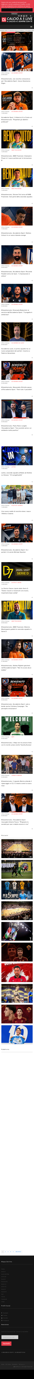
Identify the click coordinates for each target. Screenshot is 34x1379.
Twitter (5, 1315)
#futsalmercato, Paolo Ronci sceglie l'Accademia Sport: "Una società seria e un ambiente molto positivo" (16, 428)
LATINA (14, 467)
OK (17, 10)
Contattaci (15, 1364)
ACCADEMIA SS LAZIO (18, 343)
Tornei (3, 1296)
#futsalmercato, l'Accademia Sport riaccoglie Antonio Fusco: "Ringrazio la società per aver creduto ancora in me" (15, 822)
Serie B (3, 1279)
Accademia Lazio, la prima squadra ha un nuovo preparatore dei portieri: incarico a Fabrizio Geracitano (15, 351)
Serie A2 (3, 1276)
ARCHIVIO (18, 1251)
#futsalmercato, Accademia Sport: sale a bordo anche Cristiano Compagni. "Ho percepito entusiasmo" (15, 706)
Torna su (21, 1364)
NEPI (13, 737)
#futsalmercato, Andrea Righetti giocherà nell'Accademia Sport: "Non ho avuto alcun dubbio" (16, 667)
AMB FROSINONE (16, 150)
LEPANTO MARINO (17, 775)
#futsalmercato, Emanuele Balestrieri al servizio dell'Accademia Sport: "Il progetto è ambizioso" (16, 312)
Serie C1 (3, 1284)
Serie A (3, 1271)
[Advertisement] (17, 1130)
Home (3, 1269)
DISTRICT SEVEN (16, 582)
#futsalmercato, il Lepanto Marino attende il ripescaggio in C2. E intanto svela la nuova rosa (16, 783)
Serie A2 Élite (5, 1274)
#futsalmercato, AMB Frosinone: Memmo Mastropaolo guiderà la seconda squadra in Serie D (16, 629)
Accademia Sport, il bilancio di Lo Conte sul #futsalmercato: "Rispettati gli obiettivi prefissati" (16, 119)
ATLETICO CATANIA (17, 505)
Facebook (5, 1313)
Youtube (5, 1318)
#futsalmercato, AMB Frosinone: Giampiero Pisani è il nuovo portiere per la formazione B (16, 158)
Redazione (14, 13)
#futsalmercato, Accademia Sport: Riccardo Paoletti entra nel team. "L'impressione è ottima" (16, 274)
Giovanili (4, 1291)
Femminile (4, 1281)
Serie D (14, 35)
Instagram (6, 1320)
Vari (2, 1294)
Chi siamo (8, 1364)
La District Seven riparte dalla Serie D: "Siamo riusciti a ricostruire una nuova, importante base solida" (15, 590)
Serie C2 (3, 1286)
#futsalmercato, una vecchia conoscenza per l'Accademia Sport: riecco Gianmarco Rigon (15, 81)
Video (3, 1301)
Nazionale (4, 1299)
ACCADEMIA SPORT (17, 73)
